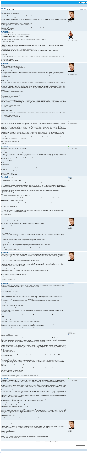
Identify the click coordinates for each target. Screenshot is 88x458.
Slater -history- (6, 32)
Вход (86, 6)
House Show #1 (4, 8)
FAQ (83, 6)
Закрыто (2, 9)
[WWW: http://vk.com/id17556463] (68, 149)
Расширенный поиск (84, 3)
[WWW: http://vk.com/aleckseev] (68, 125)
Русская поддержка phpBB (44, 451)
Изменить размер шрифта (86, 4)
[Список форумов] (5, 2)
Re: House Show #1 (4, 31)
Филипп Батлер (6, 177)
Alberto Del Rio (70, 330)
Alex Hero (69, 121)
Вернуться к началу (86, 119)
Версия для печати (84, 4)
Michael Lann (6, 64)
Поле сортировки (43, 441)
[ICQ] (68, 180)
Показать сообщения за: (33, 441)
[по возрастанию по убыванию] (54, 441)
